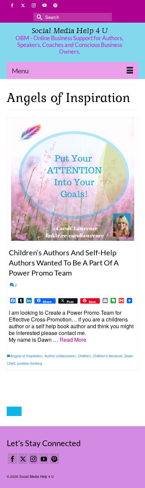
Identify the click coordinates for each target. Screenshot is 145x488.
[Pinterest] (54, 458)
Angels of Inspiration (26, 356)
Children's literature (107, 356)
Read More (73, 339)
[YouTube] (44, 458)
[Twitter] (23, 458)
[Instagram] (33, 458)
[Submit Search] (38, 17)
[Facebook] (12, 458)
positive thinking (29, 363)
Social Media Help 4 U (70, 30)
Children (84, 356)
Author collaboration (60, 356)
